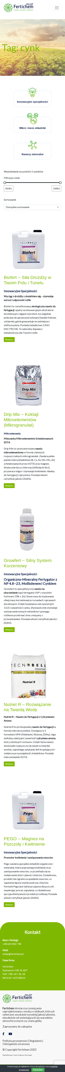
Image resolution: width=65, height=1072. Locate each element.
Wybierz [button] (9, 339)
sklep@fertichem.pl (13, 953)
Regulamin (35, 1040)
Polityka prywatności (15, 1040)
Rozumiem (38, 1070)
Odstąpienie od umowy (16, 1044)
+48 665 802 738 (12, 943)
